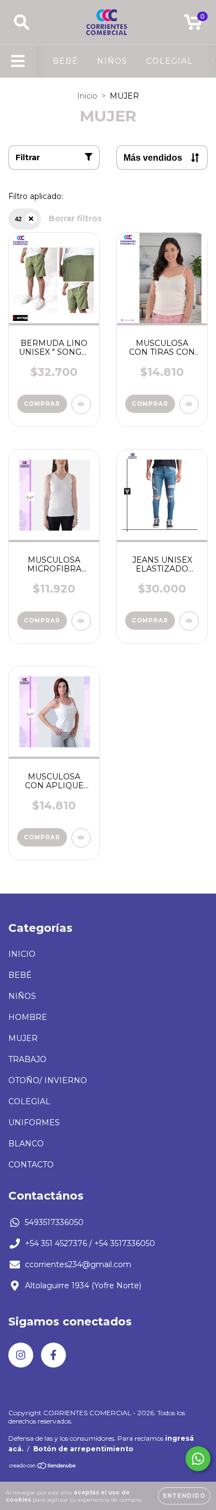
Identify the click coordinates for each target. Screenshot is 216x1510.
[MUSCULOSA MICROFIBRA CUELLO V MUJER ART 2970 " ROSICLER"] (81, 621)
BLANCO (26, 1144)
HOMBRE (27, 1017)
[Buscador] (21, 22)
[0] (193, 25)
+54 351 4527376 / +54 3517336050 (90, 1243)
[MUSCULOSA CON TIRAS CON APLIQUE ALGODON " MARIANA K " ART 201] (189, 404)
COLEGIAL (169, 61)
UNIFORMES (34, 1123)
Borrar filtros (75, 218)
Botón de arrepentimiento (83, 1449)
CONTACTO (31, 1165)
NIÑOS (112, 61)
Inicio (87, 96)
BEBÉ (65, 61)
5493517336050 (54, 1222)
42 (18, 219)
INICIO (21, 954)
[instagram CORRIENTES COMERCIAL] (20, 1355)
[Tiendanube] (43, 1467)
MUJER (23, 1038)
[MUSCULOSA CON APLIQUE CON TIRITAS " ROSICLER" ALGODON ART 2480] (81, 838)
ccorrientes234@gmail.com (78, 1264)
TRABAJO (27, 1059)
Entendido (184, 1495)
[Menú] (18, 61)
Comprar (42, 403)
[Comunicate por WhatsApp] (198, 1458)
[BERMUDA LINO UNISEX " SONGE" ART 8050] (81, 404)
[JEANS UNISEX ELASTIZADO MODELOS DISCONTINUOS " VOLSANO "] (189, 621)
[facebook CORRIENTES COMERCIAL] (53, 1355)
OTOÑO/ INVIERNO (47, 1080)
